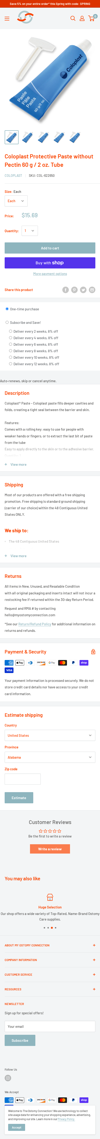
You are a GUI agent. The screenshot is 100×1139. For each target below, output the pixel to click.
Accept (16, 1127)
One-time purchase (24, 309)
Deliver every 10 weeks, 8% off (36, 357)
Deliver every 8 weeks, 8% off (35, 351)
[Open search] (73, 18)
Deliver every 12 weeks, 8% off (36, 364)
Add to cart (50, 248)
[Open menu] (7, 18)
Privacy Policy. (66, 1119)
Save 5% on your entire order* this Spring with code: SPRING (50, 4)
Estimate (19, 797)
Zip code (11, 769)
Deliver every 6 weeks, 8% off (35, 344)
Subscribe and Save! (25, 322)
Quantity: (12, 231)
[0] (91, 18)
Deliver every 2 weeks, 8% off (35, 331)
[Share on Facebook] (65, 289)
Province (11, 747)
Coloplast (13, 176)
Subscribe (20, 1040)
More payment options (50, 273)
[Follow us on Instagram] (8, 1078)
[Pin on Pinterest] (74, 289)
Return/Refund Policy (34, 624)
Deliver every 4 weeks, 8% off (35, 338)
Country (11, 725)
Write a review (50, 849)
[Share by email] (92, 289)
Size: (13, 191)
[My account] (82, 18)
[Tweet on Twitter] (83, 289)
